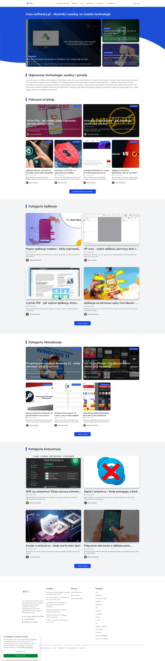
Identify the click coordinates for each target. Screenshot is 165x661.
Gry (96, 623)
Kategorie (99, 589)
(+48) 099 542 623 (29, 619)
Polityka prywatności (45, 648)
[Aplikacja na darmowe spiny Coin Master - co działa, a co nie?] (111, 283)
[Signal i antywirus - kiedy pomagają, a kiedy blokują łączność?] (111, 472)
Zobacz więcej (82, 323)
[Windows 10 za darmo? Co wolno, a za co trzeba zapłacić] (68, 396)
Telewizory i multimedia (102, 638)
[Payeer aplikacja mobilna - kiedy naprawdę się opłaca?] (53, 229)
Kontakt (54, 648)
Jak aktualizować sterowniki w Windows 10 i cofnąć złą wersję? (57, 59)
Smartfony (98, 632)
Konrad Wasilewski (34, 314)
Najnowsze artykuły (62, 3)
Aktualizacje (90, 3)
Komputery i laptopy (101, 626)
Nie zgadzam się (20, 651)
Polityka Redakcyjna (72, 648)
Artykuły (49, 589)
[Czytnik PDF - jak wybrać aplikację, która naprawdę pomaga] (53, 283)
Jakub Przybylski (92, 260)
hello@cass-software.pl (30, 622)
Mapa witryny (82, 648)
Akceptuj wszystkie (20, 656)
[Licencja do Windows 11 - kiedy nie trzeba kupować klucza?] (97, 154)
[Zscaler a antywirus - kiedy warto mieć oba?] (53, 526)
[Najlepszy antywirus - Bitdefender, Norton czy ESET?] (125, 154)
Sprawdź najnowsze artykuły (82, 191)
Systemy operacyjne (101, 598)
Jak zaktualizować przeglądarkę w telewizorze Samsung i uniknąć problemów (56, 604)
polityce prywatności (27, 647)
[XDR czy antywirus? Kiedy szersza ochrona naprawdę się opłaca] (53, 472)
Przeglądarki (110, 3)
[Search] (134, 3)
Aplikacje (75, 3)
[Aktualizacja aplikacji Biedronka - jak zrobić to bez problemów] (97, 396)
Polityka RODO (61, 648)
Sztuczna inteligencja (101, 635)
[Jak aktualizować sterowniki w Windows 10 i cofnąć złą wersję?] (63, 42)
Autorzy (74, 589)
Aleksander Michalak (35, 134)
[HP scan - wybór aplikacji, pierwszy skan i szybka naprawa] (111, 229)
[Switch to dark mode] (137, 3)
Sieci (81, 3)
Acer (96, 592)
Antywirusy (100, 3)
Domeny (97, 617)
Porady (97, 620)
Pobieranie (98, 604)
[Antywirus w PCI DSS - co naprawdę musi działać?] (68, 154)
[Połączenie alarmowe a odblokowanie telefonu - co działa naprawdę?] (111, 526)
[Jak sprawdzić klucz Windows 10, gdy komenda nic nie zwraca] (39, 396)
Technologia (98, 629)
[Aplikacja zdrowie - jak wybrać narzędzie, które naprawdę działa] (39, 154)
